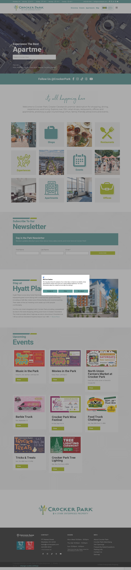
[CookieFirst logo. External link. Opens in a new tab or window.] (43, 277)
